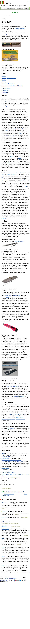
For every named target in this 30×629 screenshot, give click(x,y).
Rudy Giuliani (10, 428)
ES (25, 1)
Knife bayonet (5, 529)
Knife (3, 538)
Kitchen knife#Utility (19, 241)
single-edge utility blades (13, 386)
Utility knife (5, 521)
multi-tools (7, 130)
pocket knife (4, 218)
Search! (27, 8)
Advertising (14, 578)
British (4, 173)
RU (19, 1)
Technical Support (8, 578)
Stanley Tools (5, 468)
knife (3, 565)
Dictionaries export (3, 580)
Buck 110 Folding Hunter (12, 135)
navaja (20, 133)
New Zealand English (19, 173)
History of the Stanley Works (8, 472)
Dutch (3, 174)
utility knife (4, 502)
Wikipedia (15, 12)
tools (19, 158)
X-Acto (25, 186)
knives (22, 180)
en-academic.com (5, 2)
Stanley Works (5, 180)
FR (27, 1)
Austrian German (11, 174)
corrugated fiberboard (18, 396)
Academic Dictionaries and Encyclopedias (13, 5)
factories (7, 162)
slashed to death (15, 433)
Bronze (25, 494)
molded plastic (16, 295)
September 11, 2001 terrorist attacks (16, 414)
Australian (8, 173)
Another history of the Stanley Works (10, 478)
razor (7, 297)
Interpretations (8, 15)
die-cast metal (8, 295)
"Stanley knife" (5, 458)
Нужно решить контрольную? (16, 491)
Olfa (9, 354)
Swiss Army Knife (19, 128)
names (11, 156)
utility (3, 547)
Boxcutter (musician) (20, 28)
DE (22, 1)
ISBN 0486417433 (6, 456)
